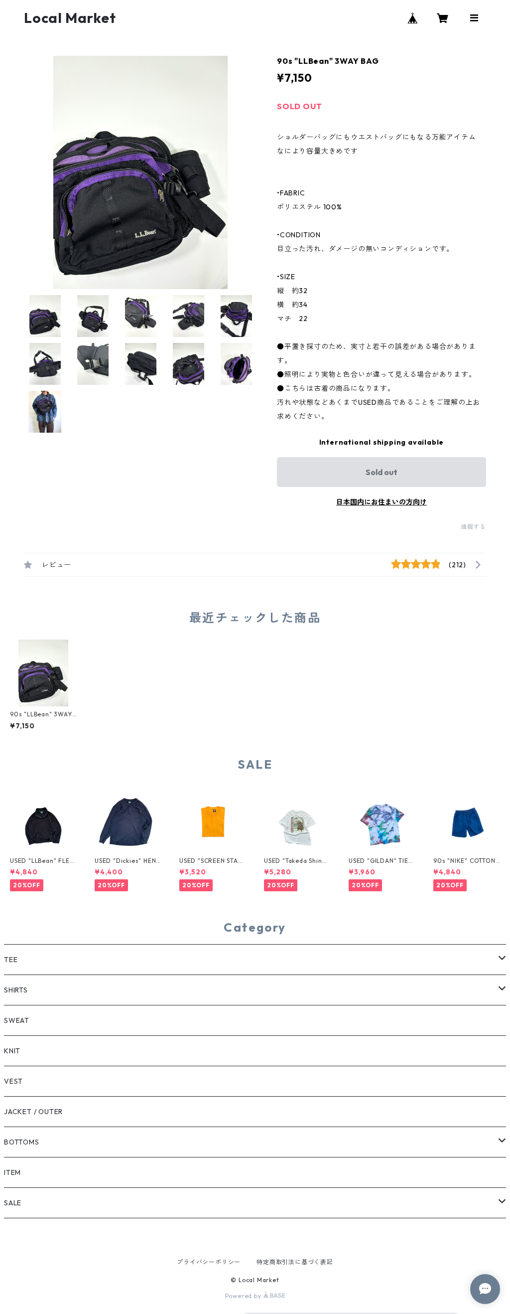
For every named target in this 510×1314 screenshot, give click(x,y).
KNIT (12, 1050)
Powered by (244, 1296)
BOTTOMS (21, 1142)
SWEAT (16, 1020)
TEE (10, 959)
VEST (13, 1081)
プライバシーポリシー (209, 1262)
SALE (12, 1202)
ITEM (12, 1172)
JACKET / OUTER (33, 1111)
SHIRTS (16, 990)
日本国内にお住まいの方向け (381, 501)
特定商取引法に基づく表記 (294, 1262)
